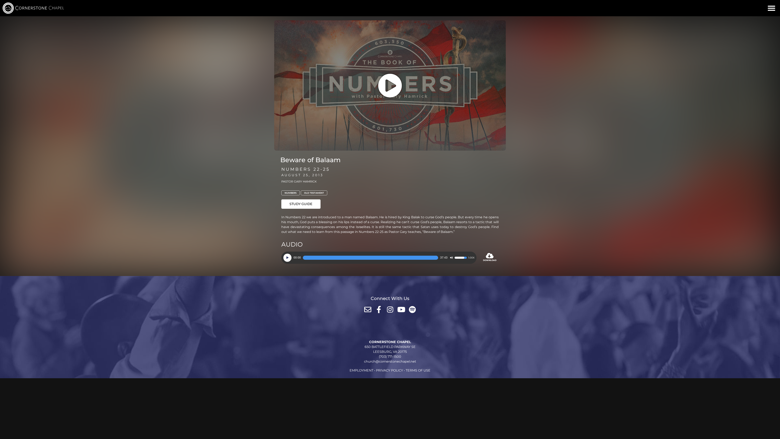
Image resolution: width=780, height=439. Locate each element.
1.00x (471, 257)
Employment (361, 370)
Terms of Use (418, 370)
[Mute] (451, 258)
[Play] (287, 258)
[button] (771, 8)
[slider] (370, 258)
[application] (378, 258)
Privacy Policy (389, 370)
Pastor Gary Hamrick (299, 181)
